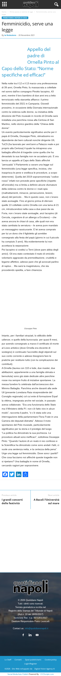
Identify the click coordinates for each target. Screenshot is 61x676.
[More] (45, 485)
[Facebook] (24, 635)
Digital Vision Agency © (44, 668)
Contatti (18, 659)
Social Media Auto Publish (17, 674)
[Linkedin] (30, 635)
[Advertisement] (30, 539)
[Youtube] (37, 635)
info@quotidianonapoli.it (36, 628)
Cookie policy (51, 659)
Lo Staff (8, 659)
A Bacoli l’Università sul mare (46, 501)
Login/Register (30, 663)
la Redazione (10, 35)
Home (4, 12)
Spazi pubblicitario (33, 659)
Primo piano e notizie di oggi (21, 12)
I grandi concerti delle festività (12, 501)
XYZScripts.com (47, 674)
